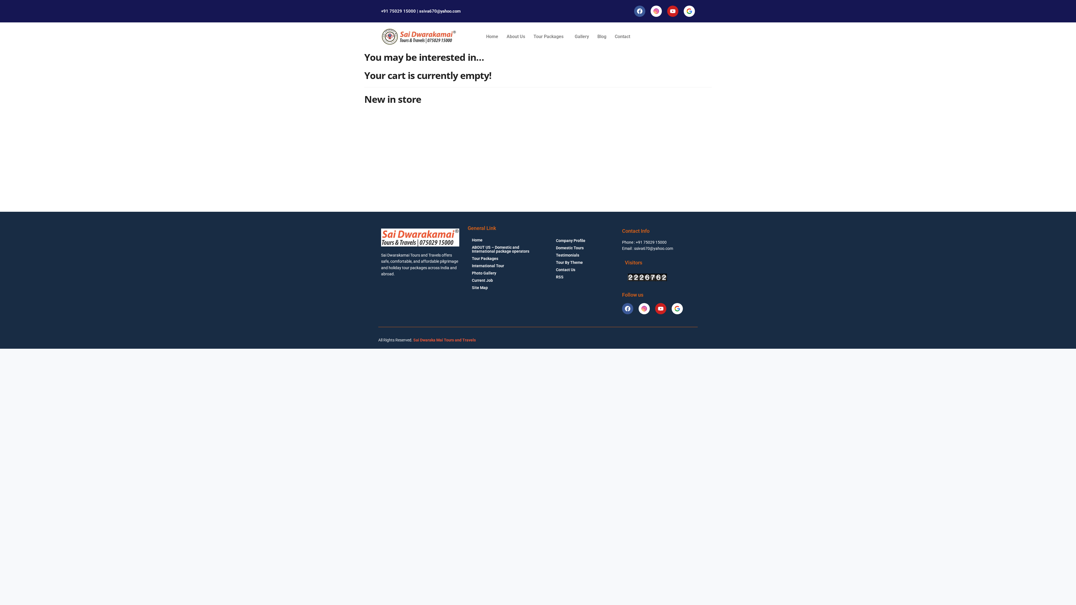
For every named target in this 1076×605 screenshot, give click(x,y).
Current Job (482, 280)
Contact (622, 36)
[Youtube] (672, 11)
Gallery (582, 36)
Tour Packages (548, 36)
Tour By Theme (569, 262)
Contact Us (565, 269)
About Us (516, 36)
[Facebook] (639, 11)
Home (492, 36)
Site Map (480, 287)
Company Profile (570, 240)
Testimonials (567, 255)
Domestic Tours (570, 248)
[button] (550, 36)
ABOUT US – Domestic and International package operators (500, 249)
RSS (559, 277)
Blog (601, 36)
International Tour (488, 266)
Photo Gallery (484, 273)
